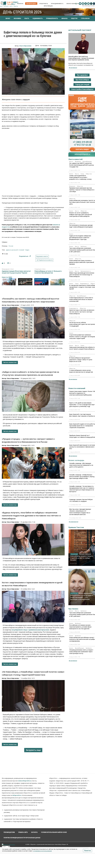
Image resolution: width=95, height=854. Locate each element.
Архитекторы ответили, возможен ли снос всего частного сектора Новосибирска (81, 311)
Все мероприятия (73, 521)
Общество (89, 173)
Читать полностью (10, 362)
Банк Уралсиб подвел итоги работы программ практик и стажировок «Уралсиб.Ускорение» (82, 425)
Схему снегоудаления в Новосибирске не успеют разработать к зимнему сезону (80, 177)
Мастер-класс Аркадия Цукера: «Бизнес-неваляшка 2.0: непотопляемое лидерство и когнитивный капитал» (80, 511)
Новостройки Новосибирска (82, 89)
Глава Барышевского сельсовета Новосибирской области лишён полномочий (81, 299)
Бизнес (71, 173)
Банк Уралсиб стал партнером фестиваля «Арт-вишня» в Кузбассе (82, 415)
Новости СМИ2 (7, 277)
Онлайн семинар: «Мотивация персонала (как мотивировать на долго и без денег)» (81, 465)
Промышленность (86, 271)
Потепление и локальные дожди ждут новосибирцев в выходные (81, 226)
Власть (71, 161)
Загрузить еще (33, 750)
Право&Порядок (87, 161)
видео (27, 250)
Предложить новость (42, 256)
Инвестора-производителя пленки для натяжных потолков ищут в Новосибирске (81, 274)
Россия (11, 246)
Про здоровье (82, 75)
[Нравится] (3, 263)
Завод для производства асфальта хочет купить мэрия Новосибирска (82, 348)
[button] (76, 3)
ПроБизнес (84, 246)
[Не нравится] (8, 263)
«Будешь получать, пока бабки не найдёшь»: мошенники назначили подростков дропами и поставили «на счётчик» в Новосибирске (31, 515)
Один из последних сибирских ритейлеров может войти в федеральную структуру (80, 237)
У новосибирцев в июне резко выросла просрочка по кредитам (81, 371)
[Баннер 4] (57, 281)
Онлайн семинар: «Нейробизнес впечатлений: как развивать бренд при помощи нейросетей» (81, 476)
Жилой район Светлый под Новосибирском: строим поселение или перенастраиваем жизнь (81, 58)
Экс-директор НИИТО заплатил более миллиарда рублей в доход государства (81, 165)
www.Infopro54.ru (24, 781)
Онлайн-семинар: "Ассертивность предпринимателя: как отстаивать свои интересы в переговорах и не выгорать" (81, 488)
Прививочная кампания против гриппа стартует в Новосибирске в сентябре (81, 189)
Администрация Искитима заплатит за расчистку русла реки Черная (16, 272)
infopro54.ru (17, 795)
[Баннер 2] (25, 281)
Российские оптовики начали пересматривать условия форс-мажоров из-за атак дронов (80, 626)
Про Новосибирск (82, 80)
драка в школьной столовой (15, 250)
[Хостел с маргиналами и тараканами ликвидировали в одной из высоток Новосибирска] (33, 606)
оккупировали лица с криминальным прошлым (30, 630)
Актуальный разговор (79, 30)
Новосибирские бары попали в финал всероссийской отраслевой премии (81, 262)
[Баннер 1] (9, 281)
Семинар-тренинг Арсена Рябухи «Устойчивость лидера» (81, 500)
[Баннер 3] (41, 281)
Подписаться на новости (45, 260)
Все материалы (73, 67)
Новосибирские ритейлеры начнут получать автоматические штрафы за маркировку (82, 639)
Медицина (78, 161)
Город (82, 173)
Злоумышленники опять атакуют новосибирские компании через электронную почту (81, 651)
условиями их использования (42, 851)
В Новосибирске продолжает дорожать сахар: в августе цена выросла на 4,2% (80, 359)
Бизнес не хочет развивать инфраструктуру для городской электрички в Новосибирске (80, 214)
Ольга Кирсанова (25, 46)
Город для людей (82, 84)
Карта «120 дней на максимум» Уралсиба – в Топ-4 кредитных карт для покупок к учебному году (82, 404)
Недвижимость (84, 283)
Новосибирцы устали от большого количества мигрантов (48, 272)
